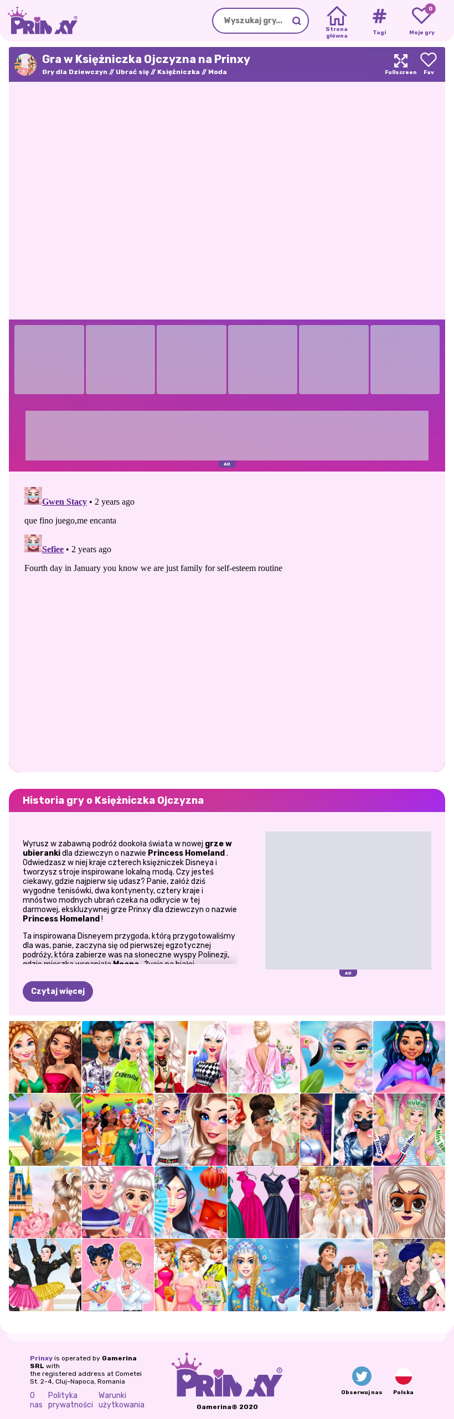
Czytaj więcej (58, 991)
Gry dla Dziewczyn (74, 72)
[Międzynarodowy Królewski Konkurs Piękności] (409, 1129)
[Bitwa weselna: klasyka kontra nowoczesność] (336, 1202)
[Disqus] (227, 621)
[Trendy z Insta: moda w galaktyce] (409, 1057)
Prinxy (41, 1358)
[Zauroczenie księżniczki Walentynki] (118, 1202)
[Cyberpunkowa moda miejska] (336, 1129)
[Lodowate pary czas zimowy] (336, 1275)
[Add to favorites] (428, 64)
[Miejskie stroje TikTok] (118, 1057)
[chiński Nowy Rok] (190, 1202)
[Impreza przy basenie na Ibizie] (336, 1057)
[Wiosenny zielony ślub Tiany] (264, 1129)
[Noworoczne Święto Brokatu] (45, 1057)
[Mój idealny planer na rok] (190, 1275)
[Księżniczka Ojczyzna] (45, 1202)
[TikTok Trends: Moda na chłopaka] (190, 1129)
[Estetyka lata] (45, 1129)
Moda (217, 72)
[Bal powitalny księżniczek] (409, 1275)
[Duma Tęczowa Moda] (118, 1129)
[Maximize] (401, 64)
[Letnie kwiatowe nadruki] (264, 1057)
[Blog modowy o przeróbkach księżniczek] (409, 1202)
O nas (36, 1400)
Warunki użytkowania (122, 1400)
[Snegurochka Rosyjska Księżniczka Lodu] (264, 1275)
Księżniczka (178, 72)
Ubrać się (132, 72)
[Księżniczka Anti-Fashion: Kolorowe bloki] (118, 1275)
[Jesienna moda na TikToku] (190, 1057)
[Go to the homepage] (39, 20)
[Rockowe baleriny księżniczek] (45, 1275)
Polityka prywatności (70, 1400)
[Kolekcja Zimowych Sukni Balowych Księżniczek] (264, 1202)
